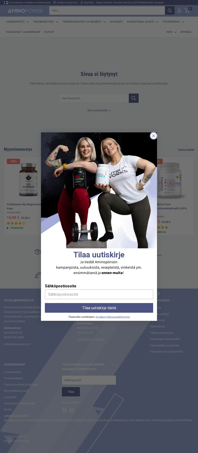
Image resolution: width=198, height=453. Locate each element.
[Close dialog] (153, 135)
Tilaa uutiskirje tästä (99, 308)
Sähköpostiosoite (60, 286)
